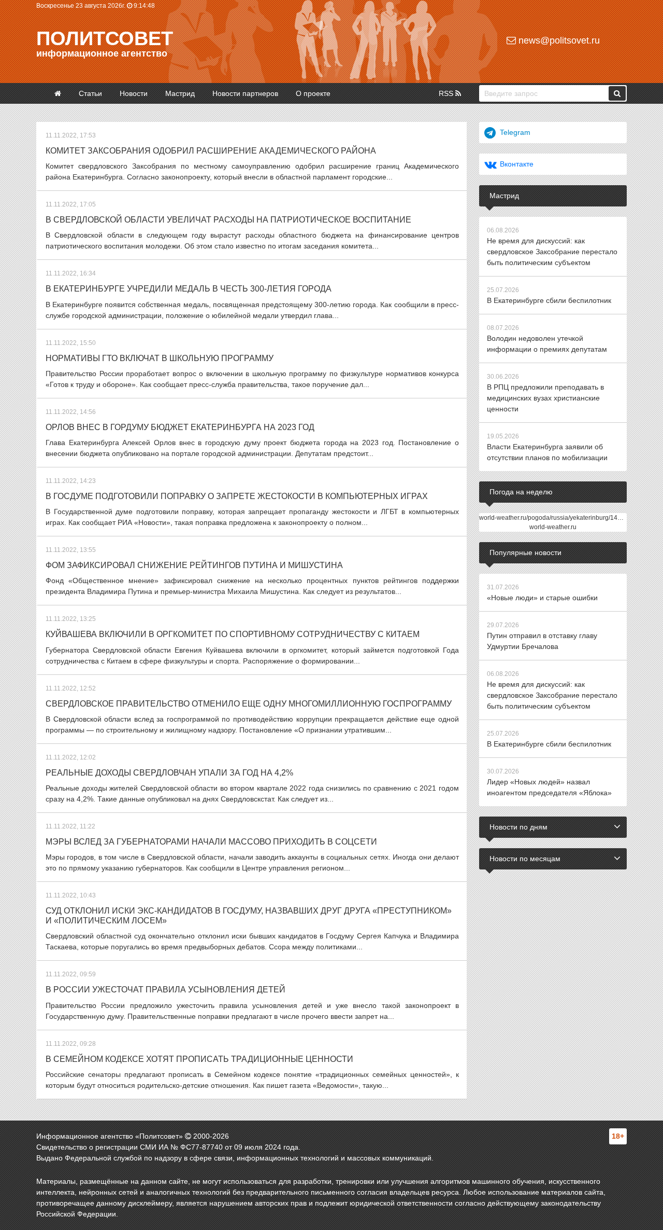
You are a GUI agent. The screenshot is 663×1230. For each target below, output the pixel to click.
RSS (447, 93)
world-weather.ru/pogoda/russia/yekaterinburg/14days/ (555, 517)
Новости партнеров (245, 93)
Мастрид (180, 93)
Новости (134, 93)
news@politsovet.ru (558, 40)
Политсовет (104, 38)
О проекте (313, 93)
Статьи (90, 93)
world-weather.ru (552, 527)
